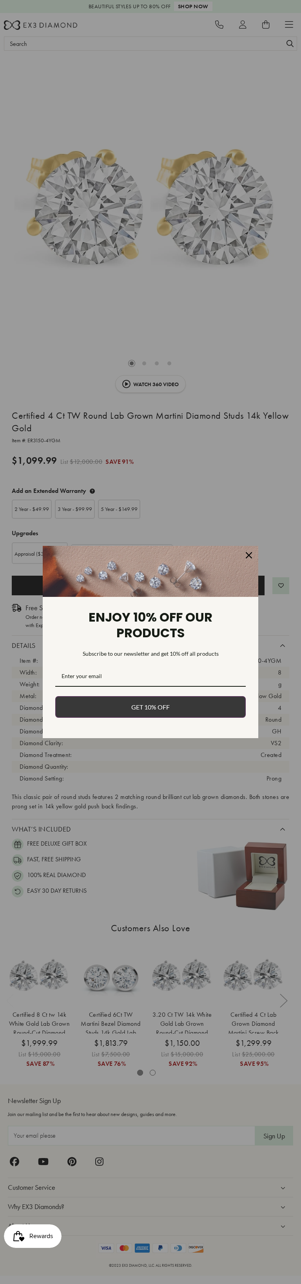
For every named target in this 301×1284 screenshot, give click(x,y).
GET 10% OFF (150, 707)
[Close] (248, 555)
